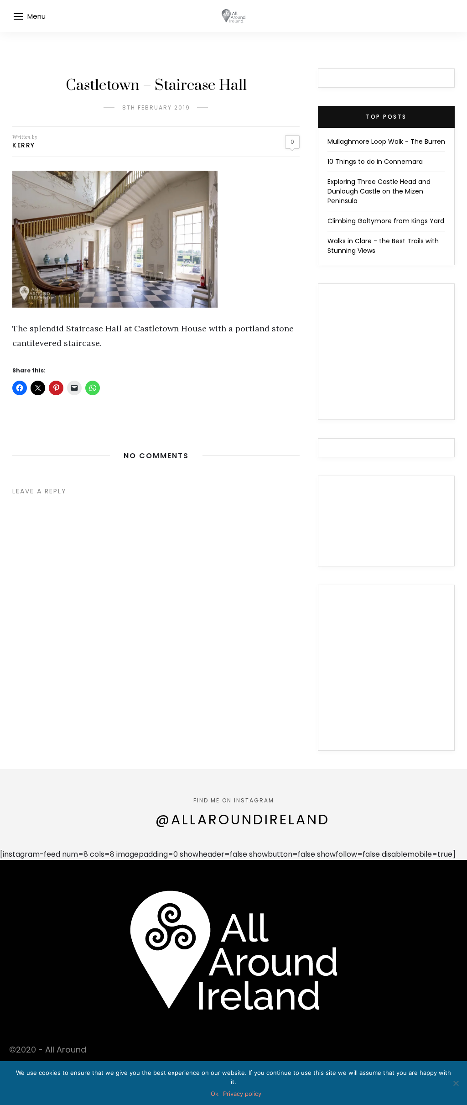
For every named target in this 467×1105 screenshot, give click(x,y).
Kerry (23, 145)
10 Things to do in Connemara (375, 161)
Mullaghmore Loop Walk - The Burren (386, 141)
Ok (214, 1093)
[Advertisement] (386, 673)
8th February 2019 (156, 107)
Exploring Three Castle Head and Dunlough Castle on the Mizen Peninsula (379, 191)
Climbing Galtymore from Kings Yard (385, 220)
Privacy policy (242, 1093)
